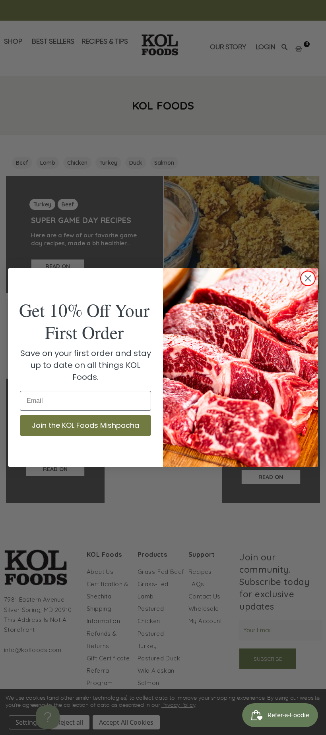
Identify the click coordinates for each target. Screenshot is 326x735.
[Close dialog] (308, 278)
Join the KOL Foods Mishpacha (85, 425)
